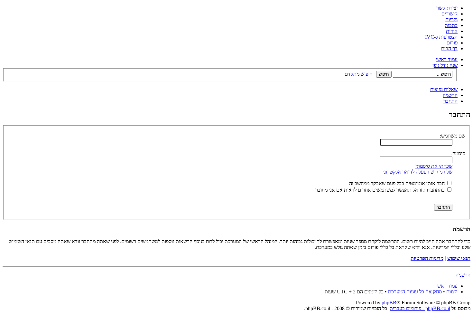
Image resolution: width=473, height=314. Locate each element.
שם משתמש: (452, 135)
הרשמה (450, 95)
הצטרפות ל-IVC (441, 37)
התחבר (450, 101)
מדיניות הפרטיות (427, 258)
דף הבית (449, 48)
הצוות (452, 291)
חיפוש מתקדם (358, 74)
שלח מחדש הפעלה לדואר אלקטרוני (417, 172)
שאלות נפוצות (444, 89)
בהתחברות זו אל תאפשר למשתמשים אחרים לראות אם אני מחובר (380, 190)
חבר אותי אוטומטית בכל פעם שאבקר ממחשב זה (397, 183)
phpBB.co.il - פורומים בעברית (420, 308)
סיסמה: (458, 153)
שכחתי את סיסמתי (433, 166)
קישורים (449, 13)
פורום (452, 42)
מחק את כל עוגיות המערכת (415, 291)
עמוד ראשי (447, 59)
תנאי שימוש (458, 258)
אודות (452, 31)
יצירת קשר (447, 8)
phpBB (389, 302)
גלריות (451, 19)
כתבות (451, 25)
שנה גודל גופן (445, 65)
